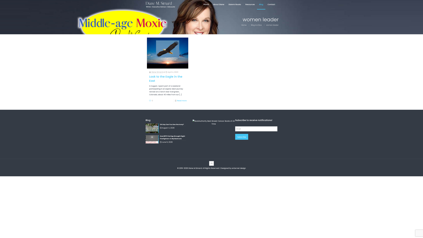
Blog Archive (256, 25)
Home (244, 25)
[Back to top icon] (211, 163)
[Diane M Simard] (160, 4)
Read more (182, 100)
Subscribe (241, 137)
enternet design (239, 168)
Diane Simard (157, 72)
